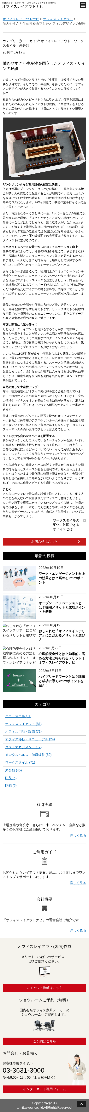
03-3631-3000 (23, 1070)
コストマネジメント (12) (23, 747)
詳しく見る (78, 835)
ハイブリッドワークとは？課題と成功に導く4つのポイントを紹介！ (62, 678)
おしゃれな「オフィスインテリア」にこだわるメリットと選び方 (62, 632)
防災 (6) (11, 778)
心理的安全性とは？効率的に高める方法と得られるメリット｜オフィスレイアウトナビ (62, 655)
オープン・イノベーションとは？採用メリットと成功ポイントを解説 (62, 604)
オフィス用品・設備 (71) (23, 731)
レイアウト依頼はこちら (44, 988)
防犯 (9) (11, 785)
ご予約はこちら (44, 1041)
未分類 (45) (13, 770)
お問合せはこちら (44, 541)
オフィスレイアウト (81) (23, 724)
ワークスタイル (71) (20, 762)
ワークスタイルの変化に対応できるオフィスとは (66, 525)
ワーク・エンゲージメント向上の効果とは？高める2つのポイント (62, 575)
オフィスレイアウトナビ (22, 6)
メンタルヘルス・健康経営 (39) (28, 755)
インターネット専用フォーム (44, 1089)
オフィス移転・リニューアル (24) (30, 739)
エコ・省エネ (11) (18, 716)
